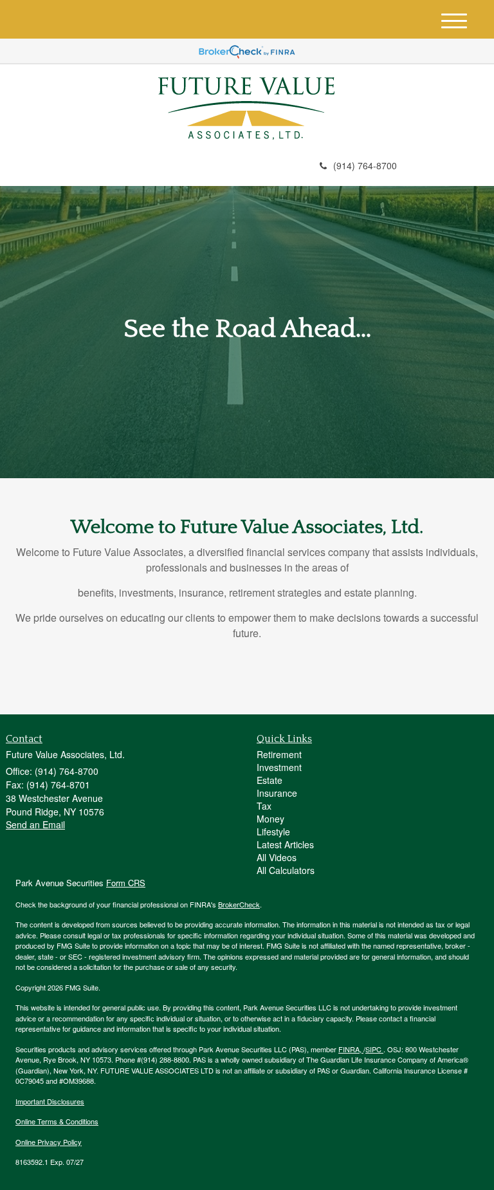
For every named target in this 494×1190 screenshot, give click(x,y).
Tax (264, 805)
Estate (269, 780)
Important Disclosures (49, 1101)
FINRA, (350, 1049)
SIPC (374, 1049)
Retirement (279, 754)
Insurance (277, 792)
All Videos (277, 857)
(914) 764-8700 (365, 165)
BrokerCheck (239, 904)
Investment (279, 767)
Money (270, 818)
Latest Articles (285, 844)
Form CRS (125, 883)
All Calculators (286, 870)
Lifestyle (273, 831)
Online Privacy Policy (48, 1142)
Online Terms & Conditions (56, 1121)
